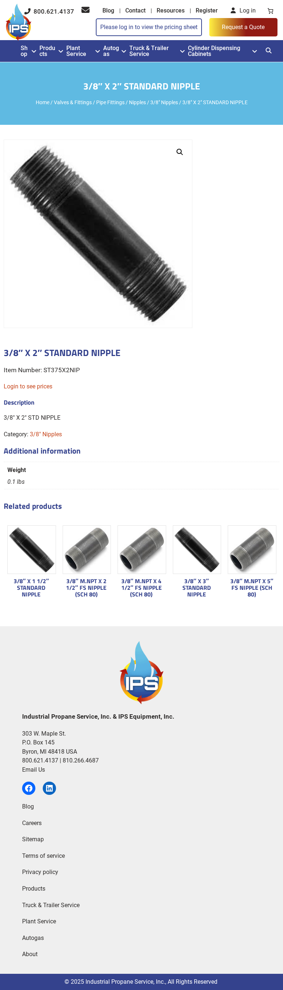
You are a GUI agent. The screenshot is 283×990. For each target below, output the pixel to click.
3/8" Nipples (164, 102)
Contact (135, 10)
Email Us (33, 769)
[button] (179, 152)
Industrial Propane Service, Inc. (125, 981)
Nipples (137, 102)
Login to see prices (28, 386)
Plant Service (76, 51)
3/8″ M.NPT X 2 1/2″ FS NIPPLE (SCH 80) (86, 588)
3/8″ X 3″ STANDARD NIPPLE (196, 588)
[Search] (269, 50)
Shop (24, 51)
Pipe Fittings (110, 102)
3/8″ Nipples (46, 434)
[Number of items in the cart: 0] (270, 11)
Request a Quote (243, 27)
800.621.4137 (53, 11)
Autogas (111, 51)
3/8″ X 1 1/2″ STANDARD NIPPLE (31, 588)
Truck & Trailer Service (149, 51)
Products (47, 51)
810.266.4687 (81, 760)
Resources (171, 10)
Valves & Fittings (73, 102)
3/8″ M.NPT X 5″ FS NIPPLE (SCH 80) (251, 588)
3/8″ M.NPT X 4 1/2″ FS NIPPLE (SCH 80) (141, 588)
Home (42, 102)
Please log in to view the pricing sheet (149, 27)
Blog (108, 10)
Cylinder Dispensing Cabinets (214, 51)
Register (207, 10)
